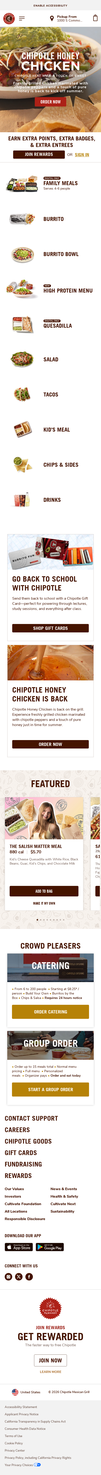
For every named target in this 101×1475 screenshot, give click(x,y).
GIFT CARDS (21, 1152)
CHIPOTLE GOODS (28, 1141)
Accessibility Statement (21, 1407)
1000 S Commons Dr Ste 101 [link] (70, 21)
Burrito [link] (53, 219)
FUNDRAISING (23, 1164)
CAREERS (17, 1130)
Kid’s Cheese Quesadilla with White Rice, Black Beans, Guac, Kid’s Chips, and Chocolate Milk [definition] (44, 861)
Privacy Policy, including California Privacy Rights (38, 1458)
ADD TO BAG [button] (44, 891)
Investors (13, 1196)
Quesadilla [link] (57, 325)
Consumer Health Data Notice (25, 1429)
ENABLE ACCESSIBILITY (50, 5)
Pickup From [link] (67, 17)
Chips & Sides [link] (60, 464)
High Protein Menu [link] (68, 290)
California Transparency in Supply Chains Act (35, 1422)
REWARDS (18, 1175)
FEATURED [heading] (50, 783)
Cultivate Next (63, 1204)
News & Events (63, 1189)
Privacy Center (15, 1451)
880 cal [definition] (17, 852)
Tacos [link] (50, 394)
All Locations (16, 1211)
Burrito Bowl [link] (61, 254)
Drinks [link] (52, 499)
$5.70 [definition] (36, 852)
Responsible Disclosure (25, 1219)
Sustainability (62, 1211)
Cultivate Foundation (23, 1204)
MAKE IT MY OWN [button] (44, 903)
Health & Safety (64, 1196)
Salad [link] (50, 359)
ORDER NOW (50, 102)
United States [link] (30, 1392)
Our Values (14, 1189)
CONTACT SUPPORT (31, 1118)
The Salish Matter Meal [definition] (36, 846)
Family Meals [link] (60, 183)
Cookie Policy (14, 1443)
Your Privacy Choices (19, 1465)
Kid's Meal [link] (56, 429)
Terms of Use (13, 1436)
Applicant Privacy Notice (22, 1414)
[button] (37, 920)
